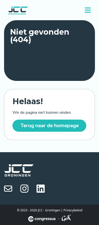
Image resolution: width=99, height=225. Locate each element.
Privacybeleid (72, 210)
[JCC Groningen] (18, 10)
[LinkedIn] (41, 188)
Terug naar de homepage (49, 125)
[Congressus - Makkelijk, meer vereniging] (42, 219)
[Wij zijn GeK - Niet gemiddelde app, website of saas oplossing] (66, 219)
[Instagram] (24, 188)
